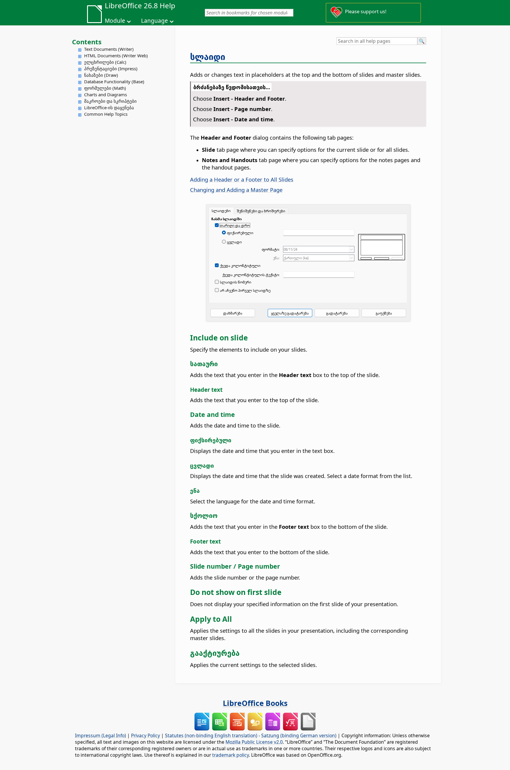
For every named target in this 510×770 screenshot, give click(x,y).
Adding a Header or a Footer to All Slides (241, 179)
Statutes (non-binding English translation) (211, 735)
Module (115, 21)
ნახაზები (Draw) (101, 75)
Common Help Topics (106, 114)
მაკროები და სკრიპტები (110, 101)
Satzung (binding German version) (298, 735)
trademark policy (230, 755)
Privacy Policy (145, 735)
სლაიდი (207, 57)
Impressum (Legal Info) (100, 735)
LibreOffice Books (255, 703)
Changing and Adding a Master (236, 189)
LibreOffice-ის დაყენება (109, 107)
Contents (87, 41)
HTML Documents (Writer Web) (116, 55)
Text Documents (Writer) (109, 49)
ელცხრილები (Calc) (105, 62)
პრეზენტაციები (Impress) (111, 68)
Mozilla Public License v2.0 (254, 742)
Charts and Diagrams (105, 94)
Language (154, 21)
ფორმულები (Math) (105, 88)
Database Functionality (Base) (114, 81)
